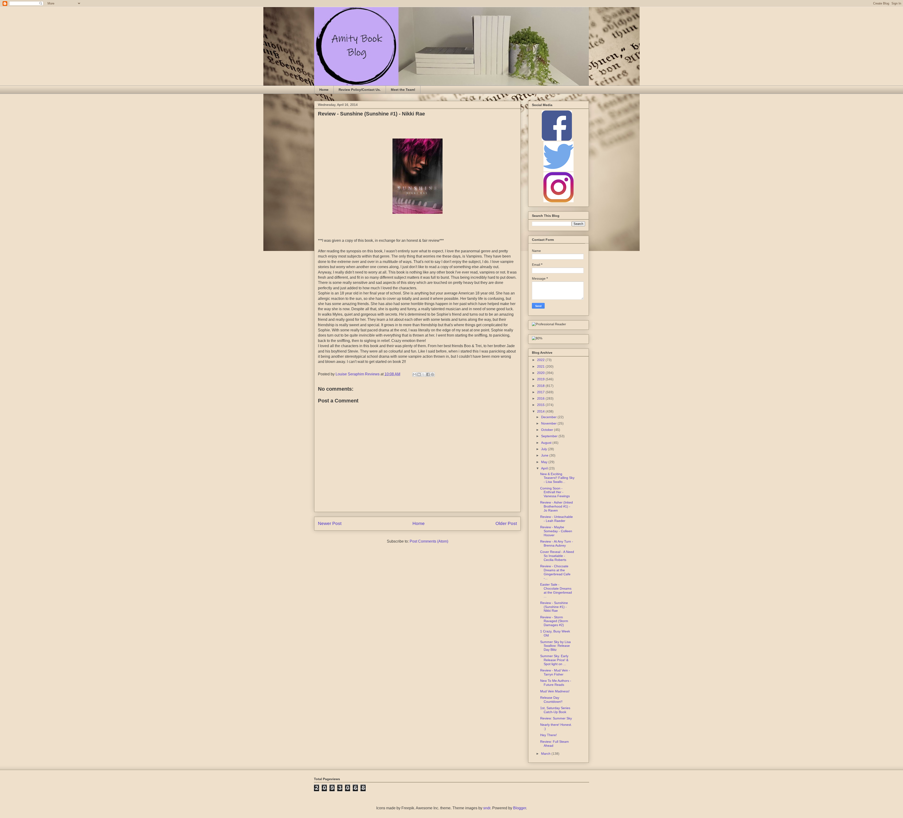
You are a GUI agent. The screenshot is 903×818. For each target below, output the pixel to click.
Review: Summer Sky (556, 718)
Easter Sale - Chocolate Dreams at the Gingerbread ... (556, 590)
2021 (541, 366)
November (549, 423)
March (546, 753)
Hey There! (548, 735)
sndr (486, 808)
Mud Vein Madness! (555, 691)
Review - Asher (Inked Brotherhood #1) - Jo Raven (556, 506)
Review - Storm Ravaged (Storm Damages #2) (554, 621)
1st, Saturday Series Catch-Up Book (555, 710)
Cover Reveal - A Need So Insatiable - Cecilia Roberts (557, 556)
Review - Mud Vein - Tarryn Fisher (555, 672)
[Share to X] (423, 374)
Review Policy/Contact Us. (360, 89)
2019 (541, 379)
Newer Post (329, 523)
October (547, 430)
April (545, 468)
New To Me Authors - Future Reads (555, 683)
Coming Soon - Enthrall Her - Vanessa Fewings (555, 492)
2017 (541, 392)
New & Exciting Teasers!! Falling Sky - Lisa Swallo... (557, 478)
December (549, 417)
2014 (541, 411)
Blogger (519, 808)
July (544, 449)
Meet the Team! (403, 89)
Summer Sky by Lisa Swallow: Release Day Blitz (555, 646)
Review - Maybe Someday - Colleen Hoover (556, 531)
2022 (541, 360)
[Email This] (414, 374)
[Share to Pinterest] (432, 374)
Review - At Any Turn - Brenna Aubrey (556, 543)
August (546, 443)
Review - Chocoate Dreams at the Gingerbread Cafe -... (555, 572)
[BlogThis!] (419, 374)
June (545, 455)
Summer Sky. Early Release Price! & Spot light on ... (554, 660)
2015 (541, 405)
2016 (541, 398)
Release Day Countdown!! (551, 699)
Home (324, 89)
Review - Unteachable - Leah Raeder (556, 519)
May (544, 462)
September (549, 436)
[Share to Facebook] (428, 374)
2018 (541, 386)
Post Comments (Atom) (429, 541)
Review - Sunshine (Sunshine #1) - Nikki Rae (554, 607)
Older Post (506, 523)
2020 (541, 373)
